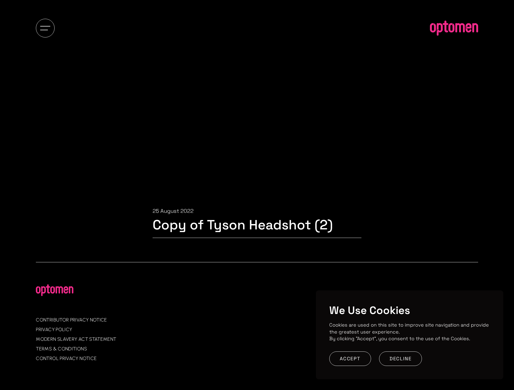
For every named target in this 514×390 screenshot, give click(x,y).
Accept (350, 358)
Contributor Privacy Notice (71, 320)
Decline (401, 358)
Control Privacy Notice (66, 358)
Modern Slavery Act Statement (76, 339)
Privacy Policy (54, 329)
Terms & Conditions (61, 349)
